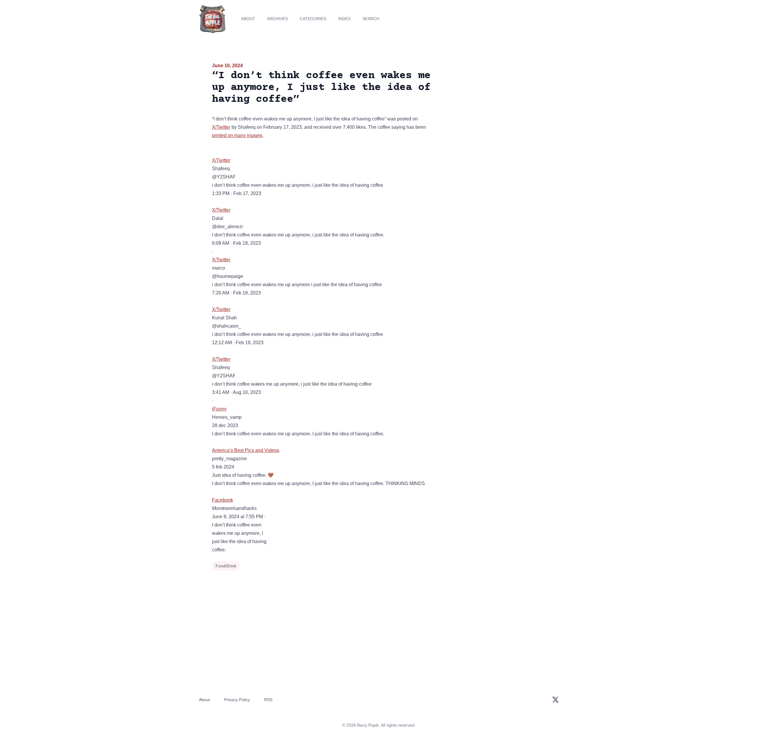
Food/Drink (226, 566)
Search (370, 18)
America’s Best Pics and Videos (245, 450)
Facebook (222, 500)
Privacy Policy (237, 699)
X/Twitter (221, 127)
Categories (313, 18)
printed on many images (237, 135)
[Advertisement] (492, 107)
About (248, 18)
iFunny (219, 408)
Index (344, 18)
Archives (277, 18)
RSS (268, 699)
